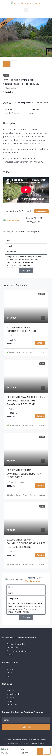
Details (40, 343)
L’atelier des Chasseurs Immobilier (25, 740)
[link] (26, 306)
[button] (26, 10)
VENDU (6, 75)
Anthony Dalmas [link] (29, 352)
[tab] (6, 64)
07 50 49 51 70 (33, 222)
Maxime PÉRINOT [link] (28, 426)
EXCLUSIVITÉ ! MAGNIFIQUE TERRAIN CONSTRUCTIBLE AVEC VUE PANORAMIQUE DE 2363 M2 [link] (26, 401)
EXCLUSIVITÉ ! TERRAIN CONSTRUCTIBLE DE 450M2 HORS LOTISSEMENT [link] (24, 474)
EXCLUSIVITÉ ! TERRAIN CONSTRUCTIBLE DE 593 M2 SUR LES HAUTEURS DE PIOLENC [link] (26, 543)
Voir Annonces (41, 211)
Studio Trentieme (37, 743)
